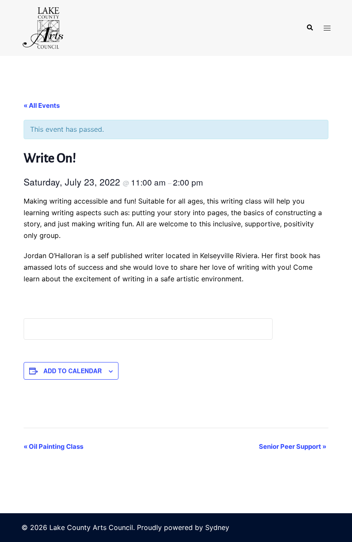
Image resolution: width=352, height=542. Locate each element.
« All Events (42, 105)
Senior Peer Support (292, 446)
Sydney (217, 527)
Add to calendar (72, 370)
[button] (309, 27)
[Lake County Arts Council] (42, 27)
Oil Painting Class (53, 446)
